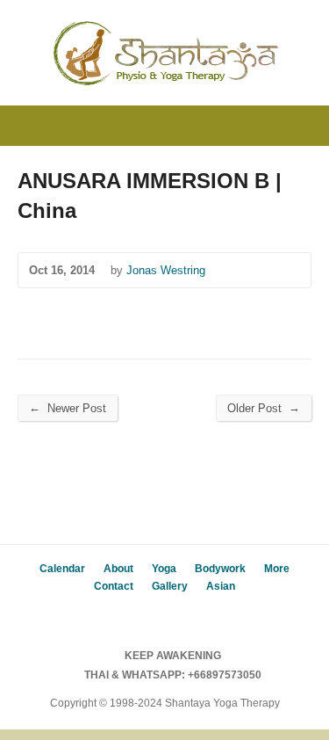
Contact (113, 586)
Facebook (151, 616)
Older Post (263, 408)
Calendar (62, 568)
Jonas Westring (165, 270)
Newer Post (67, 408)
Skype (178, 616)
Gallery (170, 586)
